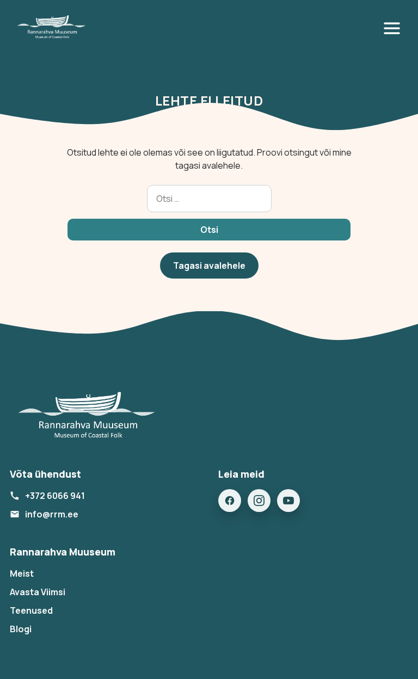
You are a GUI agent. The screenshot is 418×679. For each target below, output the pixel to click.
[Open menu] (394, 28)
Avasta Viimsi (37, 592)
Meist (22, 573)
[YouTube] (288, 500)
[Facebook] (229, 500)
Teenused (31, 610)
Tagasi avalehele (209, 265)
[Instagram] (259, 500)
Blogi (21, 629)
